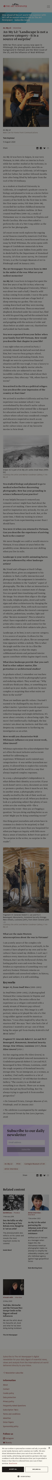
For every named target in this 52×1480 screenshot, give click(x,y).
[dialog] (26, 1462)
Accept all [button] (13, 1469)
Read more (13, 1463)
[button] (25, 1476)
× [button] (49, 1448)
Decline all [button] (36, 1469)
